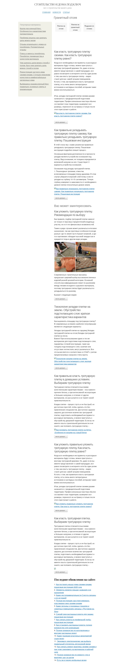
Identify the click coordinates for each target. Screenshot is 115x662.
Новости (57, 12)
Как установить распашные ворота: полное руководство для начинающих (73, 626)
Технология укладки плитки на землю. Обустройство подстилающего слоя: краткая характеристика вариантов (72, 312)
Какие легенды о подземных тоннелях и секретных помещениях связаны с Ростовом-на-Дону (74, 609)
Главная (46, 12)
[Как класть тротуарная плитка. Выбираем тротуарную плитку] (75, 568)
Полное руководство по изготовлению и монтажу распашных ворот (71, 631)
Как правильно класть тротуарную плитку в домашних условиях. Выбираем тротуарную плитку (74, 379)
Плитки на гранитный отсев (75, 27)
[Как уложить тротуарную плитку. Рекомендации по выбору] (75, 257)
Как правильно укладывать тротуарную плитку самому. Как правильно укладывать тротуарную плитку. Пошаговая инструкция (75, 135)
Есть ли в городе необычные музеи (71, 660)
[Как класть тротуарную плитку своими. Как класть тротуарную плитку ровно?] (75, 114)
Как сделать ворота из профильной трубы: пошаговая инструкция (72, 621)
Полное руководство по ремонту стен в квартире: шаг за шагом (72, 656)
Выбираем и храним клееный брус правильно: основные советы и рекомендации (34, 86)
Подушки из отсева (89, 27)
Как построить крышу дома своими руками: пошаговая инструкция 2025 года (73, 585)
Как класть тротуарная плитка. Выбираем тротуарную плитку (72, 520)
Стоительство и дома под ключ (57, 4)
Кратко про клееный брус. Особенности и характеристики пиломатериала (33, 31)
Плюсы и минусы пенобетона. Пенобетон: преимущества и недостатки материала (32, 56)
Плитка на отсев (61, 27)
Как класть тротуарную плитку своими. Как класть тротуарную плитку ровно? (73, 55)
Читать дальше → (61, 122)
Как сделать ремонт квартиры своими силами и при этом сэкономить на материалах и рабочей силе (75, 649)
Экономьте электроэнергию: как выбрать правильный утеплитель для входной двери (72, 642)
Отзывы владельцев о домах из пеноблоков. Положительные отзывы (33, 47)
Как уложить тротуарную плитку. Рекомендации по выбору (73, 213)
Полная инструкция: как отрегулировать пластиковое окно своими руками (71, 602)
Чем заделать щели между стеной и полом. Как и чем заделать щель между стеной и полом (35, 65)
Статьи (66, 12)
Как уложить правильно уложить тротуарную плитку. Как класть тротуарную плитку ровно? (73, 448)
